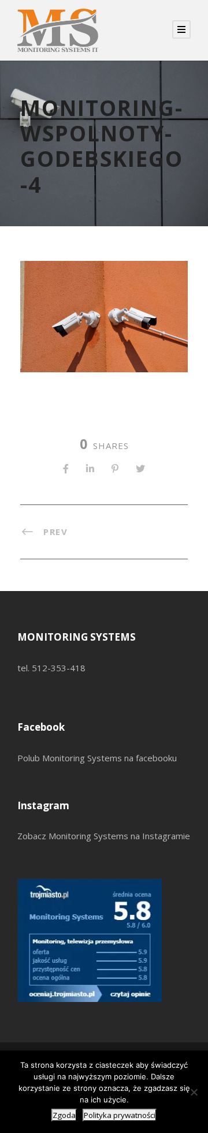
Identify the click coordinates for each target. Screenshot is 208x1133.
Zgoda (64, 1115)
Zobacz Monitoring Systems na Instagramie (103, 836)
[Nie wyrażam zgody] (193, 1092)
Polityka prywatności (119, 1115)
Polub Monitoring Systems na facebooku (97, 758)
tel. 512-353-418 (51, 668)
